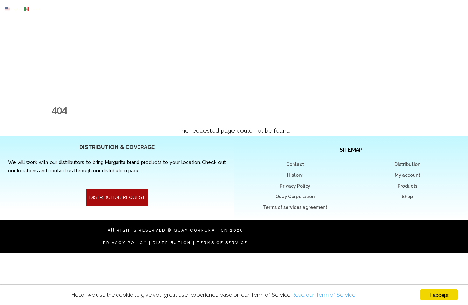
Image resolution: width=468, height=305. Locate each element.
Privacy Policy (295, 186)
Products (407, 186)
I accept (439, 295)
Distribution (407, 164)
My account (407, 175)
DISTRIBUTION (172, 243)
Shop (407, 196)
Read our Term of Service (323, 295)
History (295, 175)
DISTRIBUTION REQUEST (117, 197)
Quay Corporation (295, 196)
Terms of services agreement (295, 207)
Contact (295, 164)
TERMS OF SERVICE (222, 243)
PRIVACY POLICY (125, 243)
